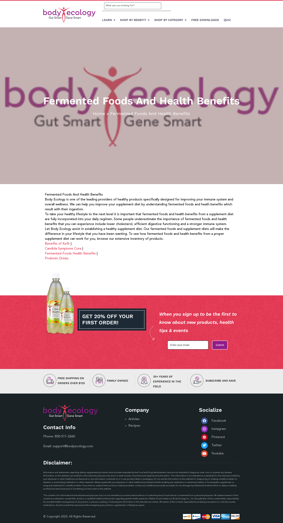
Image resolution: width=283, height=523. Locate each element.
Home (99, 113)
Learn (107, 20)
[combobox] (132, 5)
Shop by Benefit (133, 20)
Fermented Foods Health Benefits (70, 253)
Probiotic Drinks (57, 258)
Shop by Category (168, 20)
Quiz (227, 20)
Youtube (217, 453)
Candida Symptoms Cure (63, 248)
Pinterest (218, 437)
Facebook (218, 421)
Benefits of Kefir (57, 243)
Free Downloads (205, 20)
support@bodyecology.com (73, 446)
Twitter (216, 445)
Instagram (218, 429)
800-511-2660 (65, 436)
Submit (220, 345)
